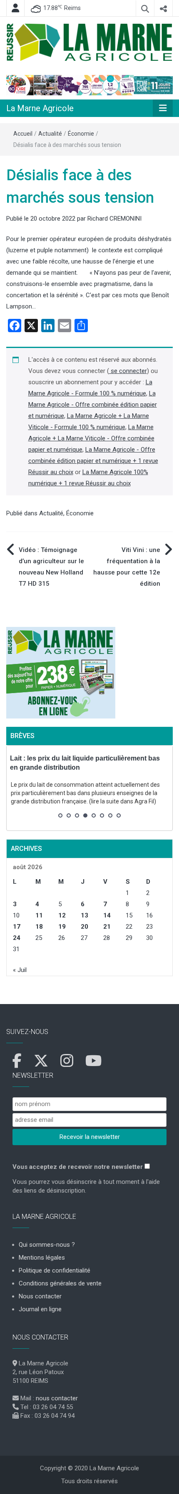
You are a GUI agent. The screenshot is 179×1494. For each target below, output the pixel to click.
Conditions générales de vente (60, 1283)
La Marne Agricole (40, 108)
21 (107, 926)
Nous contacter (40, 1296)
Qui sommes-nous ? (47, 1244)
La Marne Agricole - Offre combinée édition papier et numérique (92, 405)
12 (62, 915)
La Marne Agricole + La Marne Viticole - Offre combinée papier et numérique (91, 438)
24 (16, 938)
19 (62, 926)
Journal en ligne (40, 1309)
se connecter (128, 371)
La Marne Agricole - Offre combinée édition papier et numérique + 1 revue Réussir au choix (93, 461)
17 (16, 926)
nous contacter (57, 1398)
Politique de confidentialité (54, 1270)
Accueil (22, 133)
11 (39, 915)
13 (84, 915)
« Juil (20, 970)
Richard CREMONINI (114, 218)
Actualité (50, 133)
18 (39, 926)
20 (84, 926)
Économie (81, 133)
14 (107, 915)
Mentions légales (42, 1257)
